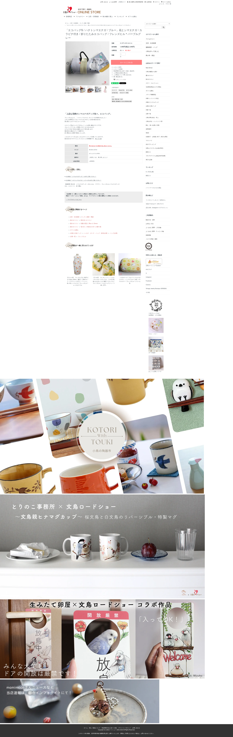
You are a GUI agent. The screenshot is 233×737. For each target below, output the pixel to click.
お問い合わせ (104, 2)
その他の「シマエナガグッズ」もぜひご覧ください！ (81, 176)
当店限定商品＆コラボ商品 (153, 87)
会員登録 (149, 2)
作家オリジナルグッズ (152, 102)
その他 (148, 292)
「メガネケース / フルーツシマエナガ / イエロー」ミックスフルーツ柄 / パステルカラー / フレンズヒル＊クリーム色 (130, 280)
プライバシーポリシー (124, 728)
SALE (147, 133)
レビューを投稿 (117, 69)
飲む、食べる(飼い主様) (152, 125)
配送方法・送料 (150, 220)
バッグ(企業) (113, 233)
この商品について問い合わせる (122, 75)
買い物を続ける (117, 77)
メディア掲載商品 (151, 94)
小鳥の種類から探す (151, 71)
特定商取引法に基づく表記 (109, 728)
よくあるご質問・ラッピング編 (155, 231)
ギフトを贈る (132, 16)
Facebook (149, 281)
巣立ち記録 (149, 159)
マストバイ (149, 140)
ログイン (157, 2)
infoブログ (149, 269)
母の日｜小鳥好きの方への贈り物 (90, 227)
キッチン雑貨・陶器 (85, 23)
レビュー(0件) (117, 67)
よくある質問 (113, 2)
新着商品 (69, 16)
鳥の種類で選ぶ (108, 16)
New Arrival (149, 68)
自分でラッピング (151, 144)
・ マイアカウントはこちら (74, 199)
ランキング (120, 16)
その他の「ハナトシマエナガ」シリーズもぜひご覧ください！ (83, 180)
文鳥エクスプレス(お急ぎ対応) (154, 148)
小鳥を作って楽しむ (152, 51)
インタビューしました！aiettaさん (156, 200)
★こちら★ (98, 138)
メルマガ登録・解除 (151, 239)
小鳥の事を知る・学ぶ (152, 117)
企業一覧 (73, 236)
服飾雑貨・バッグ (151, 47)
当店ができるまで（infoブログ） (155, 204)
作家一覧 (148, 110)
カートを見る (167, 2)
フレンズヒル (82, 236)
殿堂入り (148, 152)
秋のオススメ (149, 79)
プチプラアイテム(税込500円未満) (155, 156)
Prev (67, 63)
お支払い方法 (149, 223)
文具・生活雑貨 (74, 23)
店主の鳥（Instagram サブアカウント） (157, 207)
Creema (148, 285)
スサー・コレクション (152, 83)
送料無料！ (149, 129)
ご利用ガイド (122, 2)
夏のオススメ (74, 223)
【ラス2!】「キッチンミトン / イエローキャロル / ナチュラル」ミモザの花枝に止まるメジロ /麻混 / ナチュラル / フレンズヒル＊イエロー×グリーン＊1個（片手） (104, 281)
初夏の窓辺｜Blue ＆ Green (89, 223)
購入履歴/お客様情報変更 (136, 2)
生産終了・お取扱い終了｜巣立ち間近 (156, 136)
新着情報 (148, 235)
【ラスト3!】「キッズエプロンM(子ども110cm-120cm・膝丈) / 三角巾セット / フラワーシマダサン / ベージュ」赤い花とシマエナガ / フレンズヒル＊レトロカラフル (77, 281)
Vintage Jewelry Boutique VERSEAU (156, 288)
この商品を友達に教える (120, 73)
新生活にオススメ (86, 220)
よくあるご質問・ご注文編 (153, 227)
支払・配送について (94, 728)
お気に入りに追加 (120, 79)
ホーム (66, 23)
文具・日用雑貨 (93, 16)
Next (107, 63)
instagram (149, 277)
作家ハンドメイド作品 (152, 98)
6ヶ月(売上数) (150, 172)
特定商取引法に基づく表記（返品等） (124, 71)
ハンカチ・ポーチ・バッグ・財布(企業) (95, 233)
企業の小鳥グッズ (75, 233)
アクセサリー (80, 16)
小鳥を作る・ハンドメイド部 (154, 121)
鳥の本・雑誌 (150, 55)
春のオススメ (74, 220)
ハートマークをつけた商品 (153, 188)
